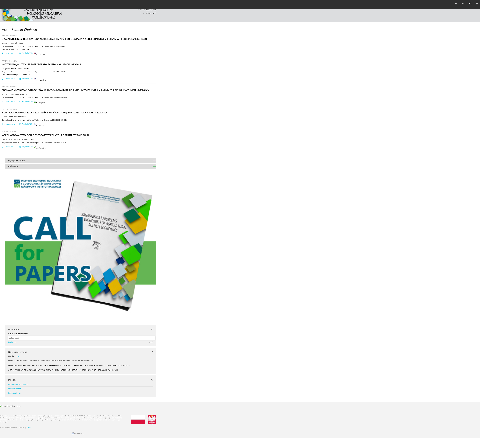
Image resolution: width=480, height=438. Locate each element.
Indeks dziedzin (14, 388)
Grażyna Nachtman (9, 69)
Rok (18, 356)
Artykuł (27, 53)
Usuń (151, 342)
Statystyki (42, 54)
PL (456, 3)
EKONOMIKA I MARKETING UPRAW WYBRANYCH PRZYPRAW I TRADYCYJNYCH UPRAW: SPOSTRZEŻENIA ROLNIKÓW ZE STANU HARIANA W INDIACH (69, 365)
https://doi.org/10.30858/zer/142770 (19, 49)
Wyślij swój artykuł (16, 160)
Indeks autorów (14, 393)
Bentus (29, 427)
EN (463, 3)
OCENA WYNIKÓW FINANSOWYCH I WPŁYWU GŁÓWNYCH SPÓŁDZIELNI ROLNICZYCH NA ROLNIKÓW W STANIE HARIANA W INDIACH (63, 370)
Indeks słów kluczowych (18, 384)
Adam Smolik (19, 43)
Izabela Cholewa (8, 43)
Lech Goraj (6, 139)
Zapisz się (12, 342)
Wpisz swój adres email (18, 334)
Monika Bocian (7, 117)
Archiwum (13, 166)
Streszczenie (9, 53)
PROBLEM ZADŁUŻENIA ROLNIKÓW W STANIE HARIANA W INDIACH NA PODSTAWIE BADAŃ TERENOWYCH (52, 360)
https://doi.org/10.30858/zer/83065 (19, 75)
